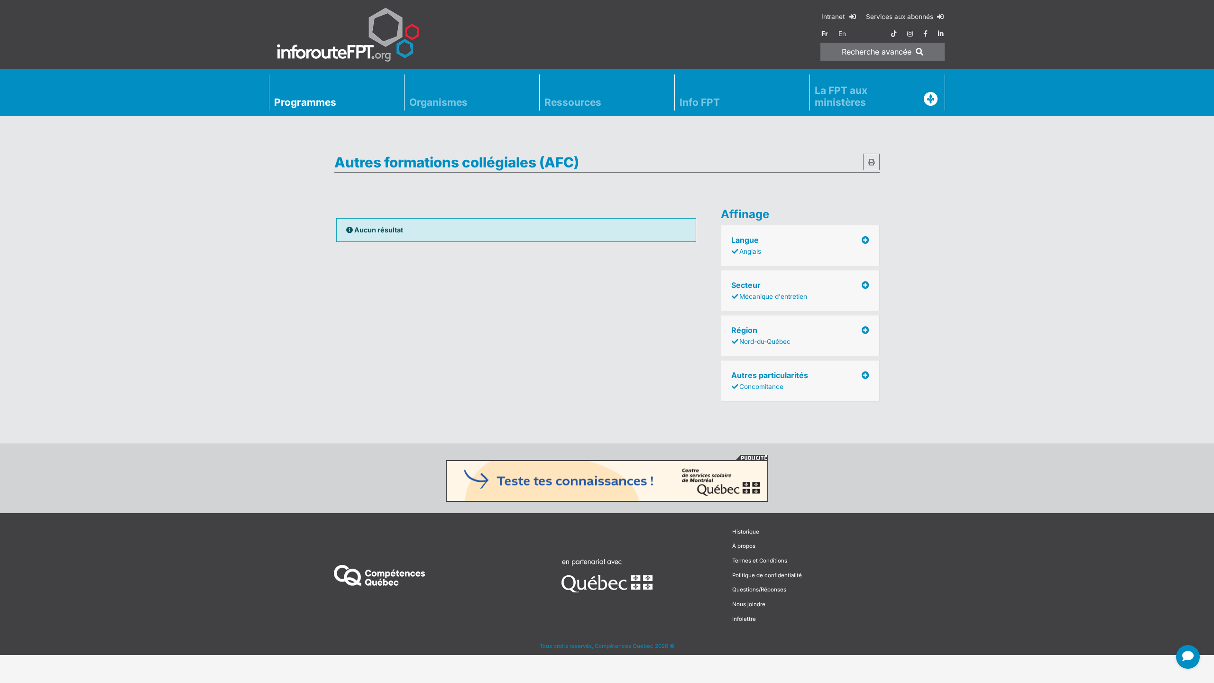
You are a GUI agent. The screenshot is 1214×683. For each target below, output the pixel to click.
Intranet (833, 16)
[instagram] (910, 34)
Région (761, 335)
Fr (824, 33)
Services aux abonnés (900, 16)
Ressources (572, 102)
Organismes (438, 102)
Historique (745, 531)
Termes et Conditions (759, 560)
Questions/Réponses (759, 589)
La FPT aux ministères (841, 96)
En (842, 33)
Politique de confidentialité (767, 575)
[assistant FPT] (1188, 657)
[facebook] (925, 34)
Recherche (876, 51)
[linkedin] (941, 34)
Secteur (769, 290)
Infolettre (744, 619)
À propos (743, 546)
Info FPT (700, 102)
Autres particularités (769, 380)
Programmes (305, 102)
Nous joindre (748, 604)
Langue (746, 245)
